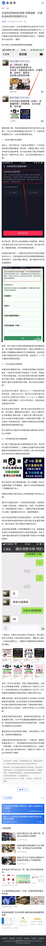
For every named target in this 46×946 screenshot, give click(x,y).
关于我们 (19, 938)
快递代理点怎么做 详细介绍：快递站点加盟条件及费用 (30, 834)
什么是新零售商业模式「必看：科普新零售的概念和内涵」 (22, 892)
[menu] (42, 3)
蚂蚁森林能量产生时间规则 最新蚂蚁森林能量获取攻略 (23, 913)
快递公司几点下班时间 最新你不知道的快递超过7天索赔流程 (30, 858)
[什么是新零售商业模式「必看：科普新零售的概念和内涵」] (23, 900)
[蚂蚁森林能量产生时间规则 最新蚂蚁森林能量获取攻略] (23, 922)
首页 (3, 8)
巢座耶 (17, 941)
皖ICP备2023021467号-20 (33, 941)
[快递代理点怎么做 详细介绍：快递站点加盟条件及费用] (9, 836)
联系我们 (34, 938)
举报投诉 (26, 938)
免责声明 (4, 938)
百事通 (4, 21)
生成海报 (8, 798)
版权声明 (12, 938)
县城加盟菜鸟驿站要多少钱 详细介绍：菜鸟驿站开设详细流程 (30, 846)
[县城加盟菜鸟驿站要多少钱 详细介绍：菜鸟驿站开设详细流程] (9, 848)
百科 (25, 21)
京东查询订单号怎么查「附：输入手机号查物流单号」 (22, 870)
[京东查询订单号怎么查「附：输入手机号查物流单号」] (23, 879)
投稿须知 (41, 938)
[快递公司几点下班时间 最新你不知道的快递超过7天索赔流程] (9, 860)
